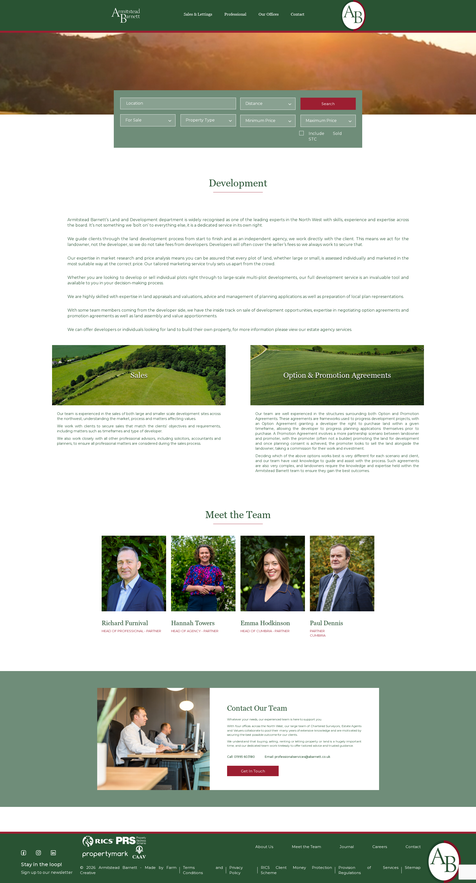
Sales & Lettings (198, 14)
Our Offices (269, 14)
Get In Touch (253, 771)
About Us (264, 846)
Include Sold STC (325, 136)
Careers (379, 846)
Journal (347, 846)
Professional (235, 14)
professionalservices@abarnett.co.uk (302, 757)
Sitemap (413, 867)
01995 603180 (244, 757)
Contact (297, 14)
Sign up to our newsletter (47, 872)
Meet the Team (306, 846)
